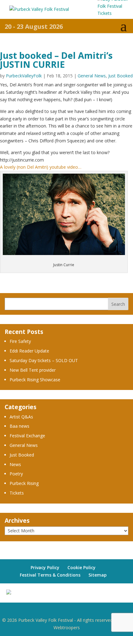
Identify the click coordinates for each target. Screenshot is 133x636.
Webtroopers (67, 627)
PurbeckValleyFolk (24, 76)
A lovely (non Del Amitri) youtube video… (40, 167)
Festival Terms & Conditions (50, 575)
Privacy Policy (45, 567)
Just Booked (120, 76)
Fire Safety (20, 341)
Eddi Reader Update (29, 351)
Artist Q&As (21, 417)
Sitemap (97, 575)
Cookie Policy (81, 567)
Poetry (16, 474)
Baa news (19, 426)
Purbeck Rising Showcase (35, 380)
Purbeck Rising (24, 483)
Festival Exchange (27, 436)
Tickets (17, 493)
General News (92, 76)
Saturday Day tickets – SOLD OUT (44, 360)
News (15, 464)
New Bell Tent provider (33, 370)
